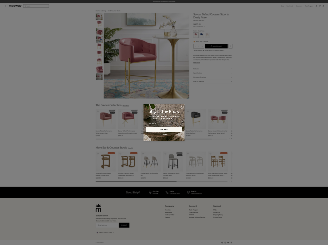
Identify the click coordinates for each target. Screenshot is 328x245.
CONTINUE (164, 129)
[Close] (181, 106)
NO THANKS (164, 134)
